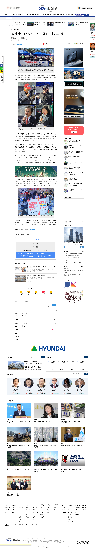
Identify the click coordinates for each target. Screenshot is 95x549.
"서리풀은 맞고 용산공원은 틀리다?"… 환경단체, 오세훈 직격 (18, 422)
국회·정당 (14, 507)
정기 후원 (35, 243)
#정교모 (22, 234)
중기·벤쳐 (28, 509)
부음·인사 (21, 521)
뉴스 (12, 29)
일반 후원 (35, 247)
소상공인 (42, 517)
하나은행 (28, 390)
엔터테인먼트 (71, 521)
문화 (61, 14)
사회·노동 (21, 507)
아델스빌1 (41, 392)
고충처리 (47, 547)
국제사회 (63, 509)
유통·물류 (42, 507)
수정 (52, 313)
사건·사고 (16, 29)
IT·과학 (34, 519)
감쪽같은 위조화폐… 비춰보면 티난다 (36, 275)
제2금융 (48, 512)
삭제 (55, 313)
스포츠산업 (77, 505)
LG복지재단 (66, 390)
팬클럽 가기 (74, 132)
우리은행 (54, 390)
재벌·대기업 (28, 507)
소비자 (27, 512)
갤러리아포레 (15, 392)
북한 (13, 512)
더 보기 (42, 370)
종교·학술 (70, 512)
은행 (48, 507)
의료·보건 (21, 516)
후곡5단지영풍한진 (54, 392)
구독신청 (7, 525)
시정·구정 (28, 514)
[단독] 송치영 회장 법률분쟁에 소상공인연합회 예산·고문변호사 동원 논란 (74, 260)
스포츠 (65, 14)
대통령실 (14, 505)
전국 (27, 524)
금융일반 (49, 505)
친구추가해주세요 (67, 287)
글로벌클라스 (64, 512)
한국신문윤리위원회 (83, 541)
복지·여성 (21, 509)
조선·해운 (35, 509)
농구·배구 (77, 514)
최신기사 (14, 14)
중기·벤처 (42, 505)
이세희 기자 (16, 44)
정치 (30, 14)
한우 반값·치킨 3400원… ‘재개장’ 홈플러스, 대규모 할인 (72, 422)
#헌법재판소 (27, 234)
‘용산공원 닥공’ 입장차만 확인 (40, 22)
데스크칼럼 (7, 507)
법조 (20, 517)
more (82, 251)
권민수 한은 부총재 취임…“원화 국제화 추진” (71, 445)
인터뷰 (6, 512)
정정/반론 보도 (34, 524)
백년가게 (42, 516)
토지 (55, 509)
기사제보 (69, 221)
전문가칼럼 (7, 509)
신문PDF (7, 524)
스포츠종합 (77, 507)
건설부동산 (53, 14)
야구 (76, 509)
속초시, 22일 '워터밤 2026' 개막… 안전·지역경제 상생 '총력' (46, 470)
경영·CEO (28, 505)
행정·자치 (14, 509)
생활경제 (44, 14)
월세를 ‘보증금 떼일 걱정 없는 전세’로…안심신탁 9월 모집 (45, 446)
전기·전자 (35, 505)
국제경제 (63, 507)
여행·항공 (35, 516)
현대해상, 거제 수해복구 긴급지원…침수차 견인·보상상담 (18, 446)
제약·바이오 (35, 512)
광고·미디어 (35, 517)
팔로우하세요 (73, 287)
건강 (69, 519)
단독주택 (67, 392)
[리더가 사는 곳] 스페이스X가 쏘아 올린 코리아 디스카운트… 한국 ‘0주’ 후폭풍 (73, 243)
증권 (48, 509)
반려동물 (70, 516)
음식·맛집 (70, 517)
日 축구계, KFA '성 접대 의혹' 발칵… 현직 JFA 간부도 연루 (72, 470)
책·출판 (69, 507)
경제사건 (28, 516)
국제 (58, 14)
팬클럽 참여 (18, 393)
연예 (85, 509)
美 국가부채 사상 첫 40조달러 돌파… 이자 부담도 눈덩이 (19, 470)
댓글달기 (16, 319)
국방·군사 (21, 514)
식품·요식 (35, 514)
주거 (20, 512)
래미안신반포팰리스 (28, 392)
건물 (55, 507)
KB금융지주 (79, 390)
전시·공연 (70, 509)
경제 (36, 14)
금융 (48, 14)
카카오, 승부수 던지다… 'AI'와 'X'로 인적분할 (45, 421)
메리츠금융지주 (41, 390)
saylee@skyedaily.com (24, 229)
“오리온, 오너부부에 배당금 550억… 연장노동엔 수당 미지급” (74, 262)
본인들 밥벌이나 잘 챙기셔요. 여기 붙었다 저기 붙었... (73, 271)
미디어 (69, 514)
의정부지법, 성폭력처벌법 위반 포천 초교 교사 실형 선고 (74, 258)
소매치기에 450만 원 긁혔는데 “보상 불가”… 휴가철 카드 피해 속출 (41, 267)
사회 (33, 14)
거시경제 (28, 517)
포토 (69, 14)
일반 (55, 505)
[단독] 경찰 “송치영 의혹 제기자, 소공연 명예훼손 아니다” (74, 253)
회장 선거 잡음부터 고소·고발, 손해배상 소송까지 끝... (72, 275)
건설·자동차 (35, 507)
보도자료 (21, 524)
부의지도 (25, 14)
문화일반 (70, 505)
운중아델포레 (79, 392)
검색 (43, 357)
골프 (76, 512)
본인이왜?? (66, 268)
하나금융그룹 (15, 390)
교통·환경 (21, 519)
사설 (6, 505)
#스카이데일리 (17, 234)
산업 (39, 14)
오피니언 (20, 14)
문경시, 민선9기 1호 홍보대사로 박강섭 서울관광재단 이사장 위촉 (16, 495)
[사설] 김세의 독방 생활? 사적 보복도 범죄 (72, 255)
